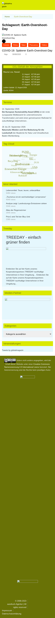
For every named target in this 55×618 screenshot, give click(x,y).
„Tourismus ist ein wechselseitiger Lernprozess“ (26, 197)
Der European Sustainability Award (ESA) (21, 112)
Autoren (6, 45)
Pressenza (34, 45)
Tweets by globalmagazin (12, 350)
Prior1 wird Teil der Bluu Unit (18, 217)
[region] (27, 306)
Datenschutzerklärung (11, 614)
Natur (23, 45)
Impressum (7, 610)
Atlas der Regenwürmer (16, 210)
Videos (44, 45)
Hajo (6, 54)
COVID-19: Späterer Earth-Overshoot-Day (27, 50)
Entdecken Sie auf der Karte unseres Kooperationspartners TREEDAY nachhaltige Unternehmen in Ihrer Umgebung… (25, 272)
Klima (15, 45)
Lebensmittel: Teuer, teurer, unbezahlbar (23, 190)
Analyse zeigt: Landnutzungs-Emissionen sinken (26, 203)
